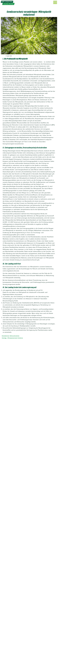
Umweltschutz (5, 336)
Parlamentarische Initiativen (15, 338)
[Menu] (55, 2)
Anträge (4, 338)
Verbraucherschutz (14, 336)
